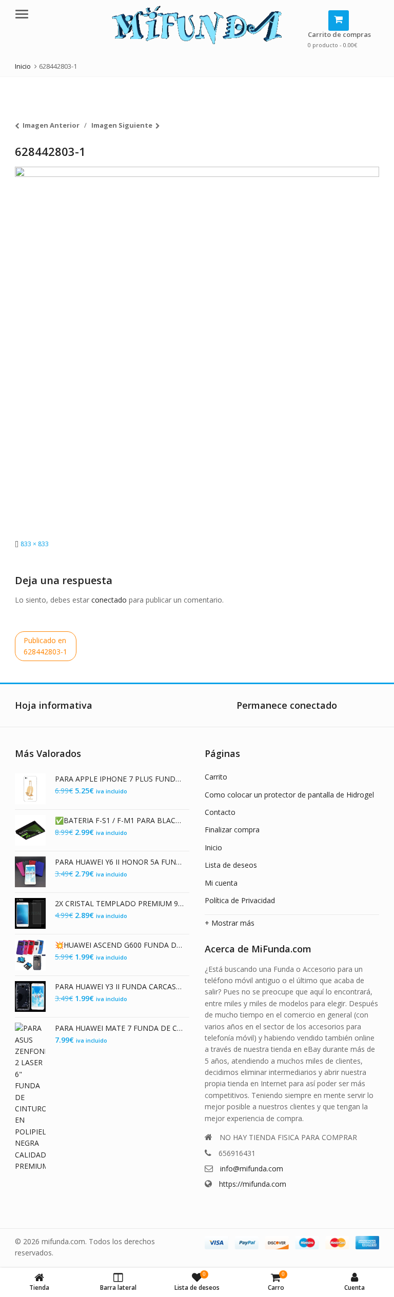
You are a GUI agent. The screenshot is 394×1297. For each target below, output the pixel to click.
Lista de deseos (231, 865)
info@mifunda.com (251, 1168)
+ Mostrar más (229, 923)
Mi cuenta (221, 883)
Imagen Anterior (51, 125)
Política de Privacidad (240, 900)
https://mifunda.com (252, 1184)
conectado (109, 600)
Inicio (213, 847)
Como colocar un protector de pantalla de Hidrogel (289, 795)
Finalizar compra (232, 829)
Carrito (216, 777)
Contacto (220, 812)
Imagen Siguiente (121, 125)
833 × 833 (35, 544)
